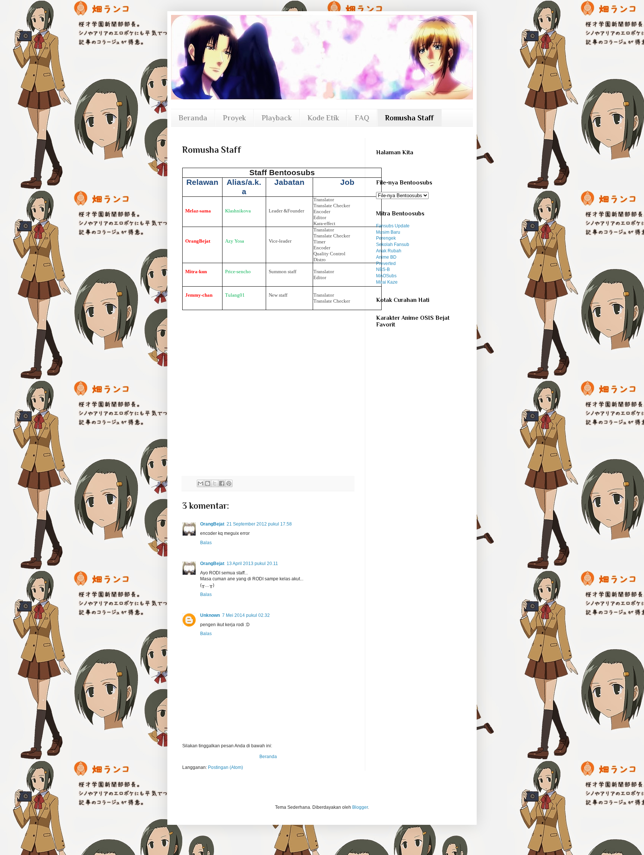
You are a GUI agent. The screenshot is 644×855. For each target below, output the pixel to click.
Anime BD (386, 257)
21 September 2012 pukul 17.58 (259, 524)
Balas (206, 542)
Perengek (386, 238)
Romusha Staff (409, 118)
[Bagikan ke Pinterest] (229, 483)
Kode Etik (323, 118)
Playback (277, 118)
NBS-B (383, 269)
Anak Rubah (388, 250)
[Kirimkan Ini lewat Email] (200, 483)
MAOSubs (386, 275)
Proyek (234, 118)
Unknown (210, 615)
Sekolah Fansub (392, 244)
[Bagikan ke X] (214, 483)
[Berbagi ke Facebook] (221, 483)
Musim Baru (388, 232)
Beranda (193, 118)
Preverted (386, 263)
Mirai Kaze (387, 282)
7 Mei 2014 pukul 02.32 (246, 615)
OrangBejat (212, 524)
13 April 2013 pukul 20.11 (252, 563)
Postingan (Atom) (225, 767)
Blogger (360, 807)
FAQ (362, 118)
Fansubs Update (393, 225)
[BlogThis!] (207, 483)
